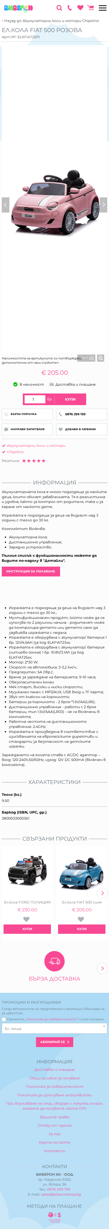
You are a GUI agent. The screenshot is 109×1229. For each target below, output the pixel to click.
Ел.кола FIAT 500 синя (82, 902)
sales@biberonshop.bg (61, 1194)
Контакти (54, 1151)
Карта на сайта (54, 1142)
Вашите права (54, 1117)
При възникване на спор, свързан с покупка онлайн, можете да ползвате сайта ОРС (54, 1106)
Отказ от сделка (54, 1125)
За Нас (54, 1134)
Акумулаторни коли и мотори (36, 445)
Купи (70, 399)
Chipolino (15, 452)
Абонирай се (52, 1042)
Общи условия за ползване (54, 1078)
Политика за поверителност (51, 1019)
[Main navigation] (102, 7)
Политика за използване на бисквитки (54, 1095)
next (102, 893)
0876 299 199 (58, 1189)
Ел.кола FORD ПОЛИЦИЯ (27, 902)
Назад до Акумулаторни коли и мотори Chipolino (51, 21)
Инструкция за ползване (31, 571)
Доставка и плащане (54, 1069)
